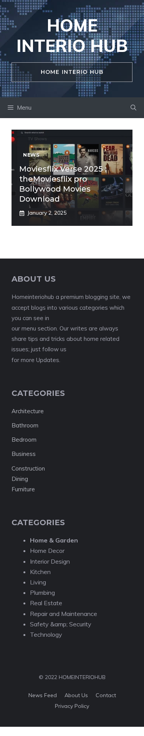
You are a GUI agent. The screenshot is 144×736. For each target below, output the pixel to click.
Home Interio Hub (72, 35)
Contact (106, 695)
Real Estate (46, 603)
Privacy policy (72, 706)
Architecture (28, 411)
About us (76, 695)
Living (38, 582)
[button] (133, 107)
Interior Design (50, 561)
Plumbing (42, 592)
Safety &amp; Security (60, 624)
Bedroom (24, 439)
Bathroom (25, 425)
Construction (28, 468)
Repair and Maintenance (63, 614)
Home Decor (47, 550)
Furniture (23, 489)
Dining (20, 478)
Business (24, 453)
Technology (46, 634)
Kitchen (40, 572)
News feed (42, 695)
